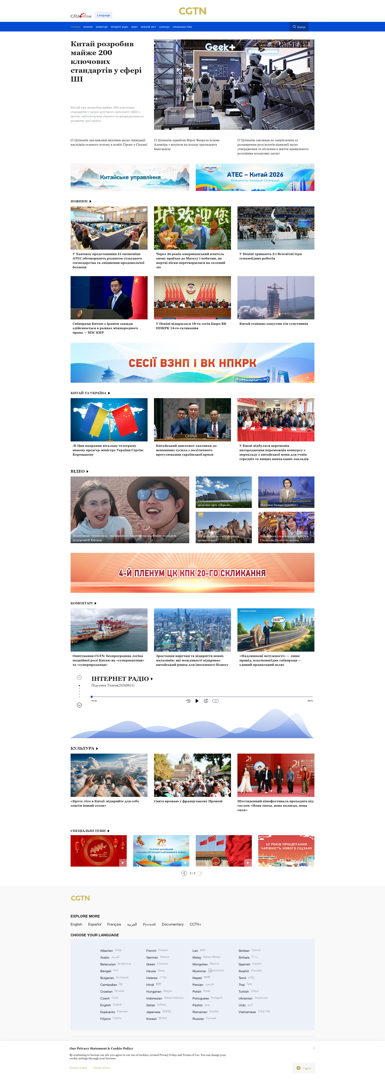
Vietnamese (254, 1012)
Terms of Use (101, 1067)
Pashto (201, 1005)
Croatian (112, 991)
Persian (203, 985)
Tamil (246, 978)
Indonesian (165, 998)
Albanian (111, 951)
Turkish (249, 991)
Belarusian (115, 964)
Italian (156, 1005)
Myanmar (208, 971)
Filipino (111, 1019)
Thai (245, 985)
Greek (157, 964)
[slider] (92, 697)
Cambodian (111, 985)
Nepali (201, 978)
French (157, 951)
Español (94, 924)
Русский (149, 924)
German (157, 957)
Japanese (158, 1012)
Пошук (301, 27)
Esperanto (114, 1012)
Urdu (245, 1005)
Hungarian (159, 991)
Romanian (205, 1012)
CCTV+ (195, 924)
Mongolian (205, 964)
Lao (198, 951)
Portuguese (207, 998)
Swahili (250, 971)
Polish (201, 991)
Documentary (173, 924)
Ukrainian (253, 998)
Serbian (250, 951)
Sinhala (249, 957)
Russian (204, 1019)
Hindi (153, 985)
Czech (109, 998)
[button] (200, 873)
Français (114, 924)
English (76, 924)
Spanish (250, 964)
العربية (132, 924)
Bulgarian (114, 978)
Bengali (109, 971)
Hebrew (156, 978)
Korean (156, 1019)
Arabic (109, 957)
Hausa (155, 971)
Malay (206, 957)
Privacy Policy (78, 1067)
